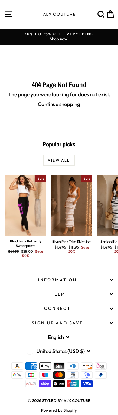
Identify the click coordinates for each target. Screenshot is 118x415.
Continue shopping (59, 104)
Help (57, 294)
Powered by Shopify (59, 410)
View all (59, 160)
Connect (57, 308)
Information (57, 280)
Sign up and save (57, 323)
